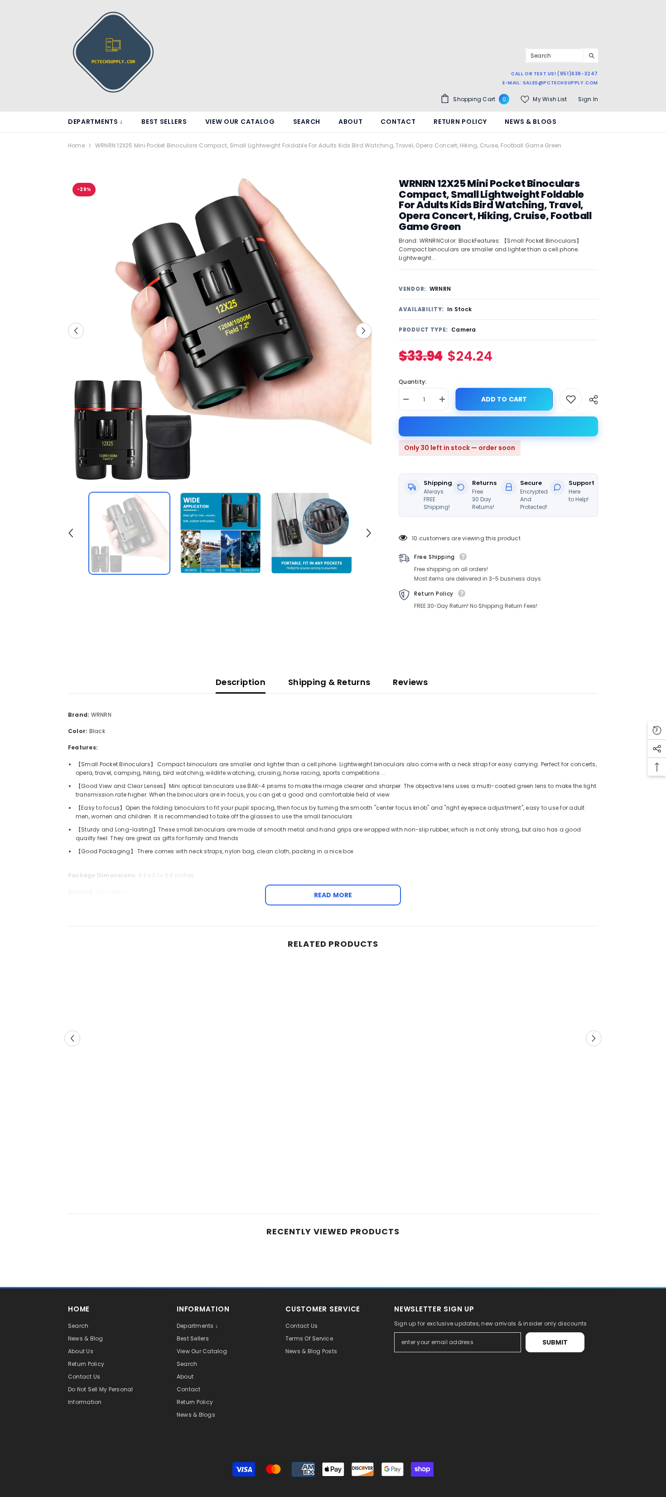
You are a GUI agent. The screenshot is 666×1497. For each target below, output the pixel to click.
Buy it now (498, 426)
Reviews (410, 682)
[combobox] (555, 55)
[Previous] (76, 330)
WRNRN (440, 289)
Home (76, 145)
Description (240, 682)
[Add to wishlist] (571, 399)
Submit (555, 1342)
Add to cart (502, 399)
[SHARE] (590, 400)
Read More (333, 895)
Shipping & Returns (329, 682)
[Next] (364, 330)
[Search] (562, 56)
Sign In (588, 99)
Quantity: (412, 382)
